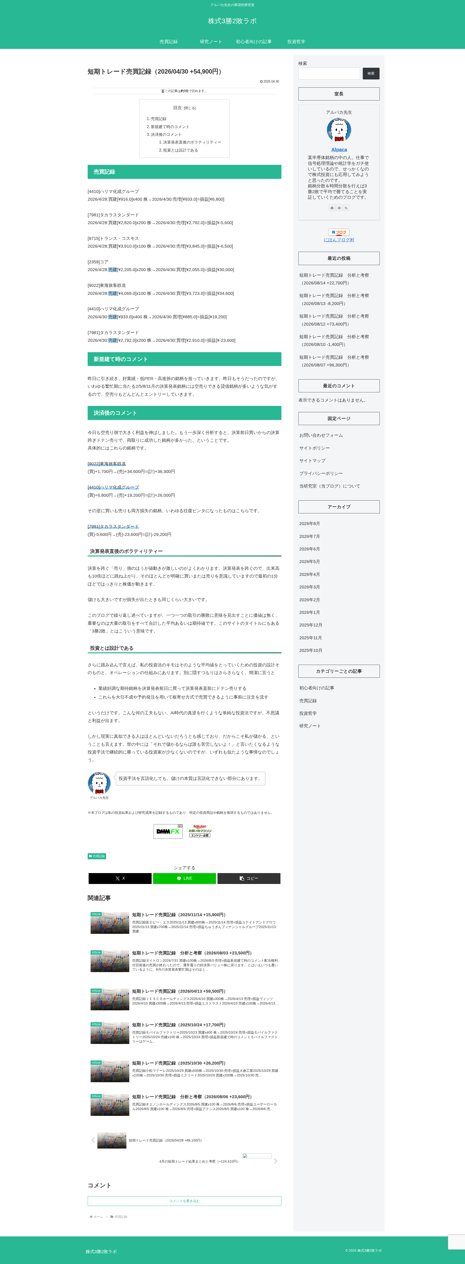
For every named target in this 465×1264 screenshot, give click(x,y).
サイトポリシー (314, 448)
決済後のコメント (166, 134)
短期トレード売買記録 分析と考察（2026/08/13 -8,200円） (334, 299)
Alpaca (339, 149)
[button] (248, 878)
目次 (177, 107)
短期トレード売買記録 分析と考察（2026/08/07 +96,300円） (334, 361)
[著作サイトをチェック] (332, 208)
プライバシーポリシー (321, 473)
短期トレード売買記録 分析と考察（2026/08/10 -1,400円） (334, 340)
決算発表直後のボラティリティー (192, 142)
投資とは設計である (180, 150)
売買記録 (158, 118)
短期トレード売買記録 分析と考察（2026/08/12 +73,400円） (334, 320)
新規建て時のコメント (170, 126)
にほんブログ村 (339, 239)
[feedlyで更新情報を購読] (339, 208)
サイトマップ (312, 460)
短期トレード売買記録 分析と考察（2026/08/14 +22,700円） (334, 279)
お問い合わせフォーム (321, 435)
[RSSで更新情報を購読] (346, 208)
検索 (302, 63)
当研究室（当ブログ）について (329, 486)
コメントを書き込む (184, 1201)
